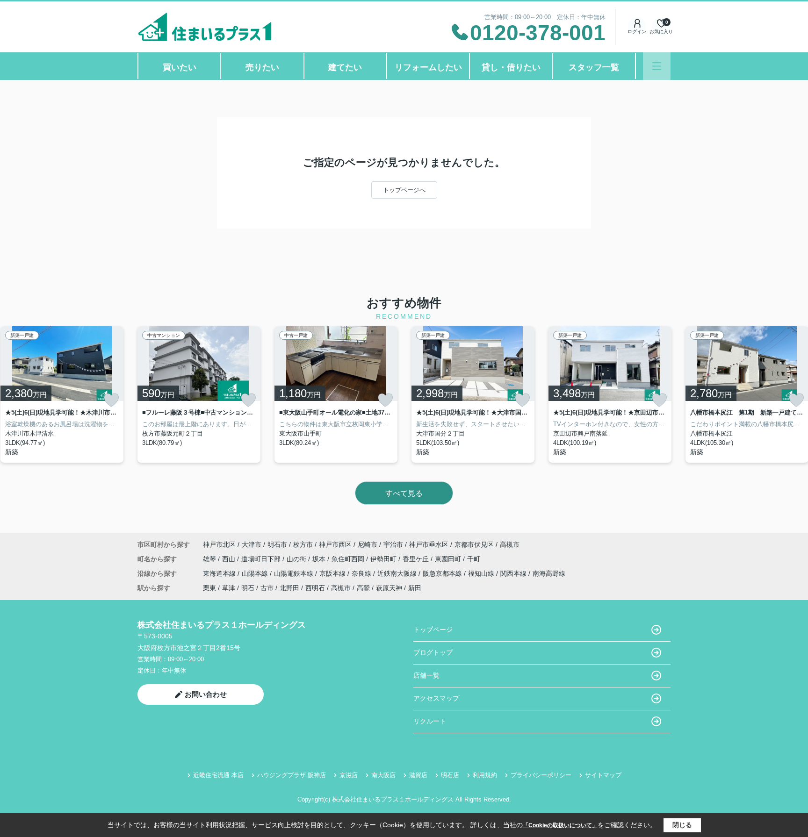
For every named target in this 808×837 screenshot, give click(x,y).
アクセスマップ (436, 698)
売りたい (262, 67)
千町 (473, 559)
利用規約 (485, 775)
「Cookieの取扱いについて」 (560, 825)
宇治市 (393, 544)
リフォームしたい (428, 67)
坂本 (319, 559)
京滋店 (348, 775)
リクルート (429, 721)
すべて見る (404, 493)
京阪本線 (333, 573)
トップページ (433, 629)
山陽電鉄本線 (294, 573)
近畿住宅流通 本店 (218, 775)
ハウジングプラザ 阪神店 (291, 775)
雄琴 (210, 559)
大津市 (251, 544)
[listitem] (198, 394)
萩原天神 (389, 588)
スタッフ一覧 (594, 67)
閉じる (682, 825)
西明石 (315, 588)
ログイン (637, 31)
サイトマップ (603, 775)
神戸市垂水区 (428, 544)
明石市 (277, 544)
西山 (229, 559)
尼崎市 (367, 544)
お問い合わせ (206, 694)
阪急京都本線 (443, 573)
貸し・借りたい (511, 67)
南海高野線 (549, 573)
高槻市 (509, 544)
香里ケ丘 (417, 559)
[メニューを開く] (657, 66)
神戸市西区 (335, 544)
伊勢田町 (384, 559)
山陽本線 (256, 573)
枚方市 (303, 544)
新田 (414, 588)
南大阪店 (383, 775)
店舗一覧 (426, 675)
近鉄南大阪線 (397, 573)
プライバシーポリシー (541, 775)
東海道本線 (220, 573)
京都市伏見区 (474, 544)
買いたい (179, 67)
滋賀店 (418, 775)
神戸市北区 (219, 544)
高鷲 (363, 588)
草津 (228, 588)
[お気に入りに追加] (111, 400)
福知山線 (482, 573)
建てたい (345, 67)
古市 (267, 588)
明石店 (450, 775)
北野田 (289, 588)
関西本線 (514, 573)
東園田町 (449, 559)
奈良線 (362, 573)
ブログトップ (433, 652)
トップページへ (404, 189)
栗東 (209, 588)
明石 (247, 588)
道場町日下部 (261, 559)
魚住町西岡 (349, 559)
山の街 (297, 559)
